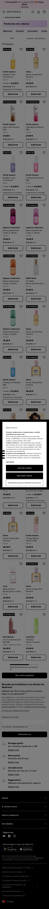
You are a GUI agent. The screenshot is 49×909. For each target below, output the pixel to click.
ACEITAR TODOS (24, 468)
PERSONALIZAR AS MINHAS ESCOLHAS (24, 483)
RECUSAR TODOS (24, 476)
